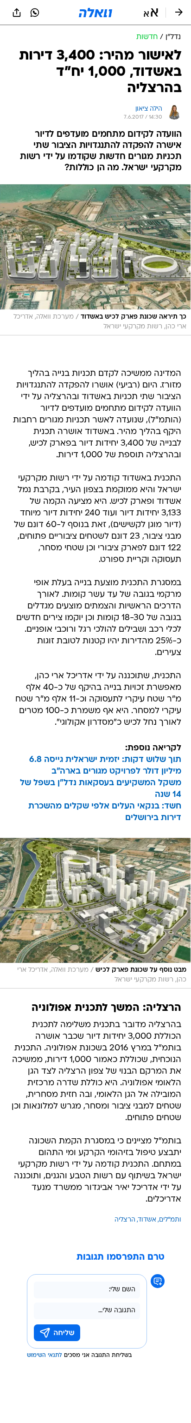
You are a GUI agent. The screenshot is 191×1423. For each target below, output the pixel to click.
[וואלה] (95, 12)
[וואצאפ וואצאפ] (34, 12)
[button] (151, 12)
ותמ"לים (170, 1220)
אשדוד (147, 1220)
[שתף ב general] (17, 12)
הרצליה (125, 1220)
